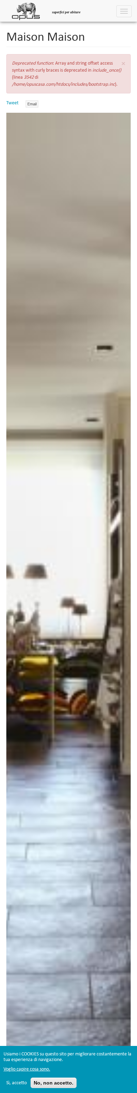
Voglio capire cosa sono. (27, 1069)
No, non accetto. (53, 1083)
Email (32, 104)
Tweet (12, 103)
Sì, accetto (16, 1083)
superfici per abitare (66, 12)
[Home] (26, 10)
